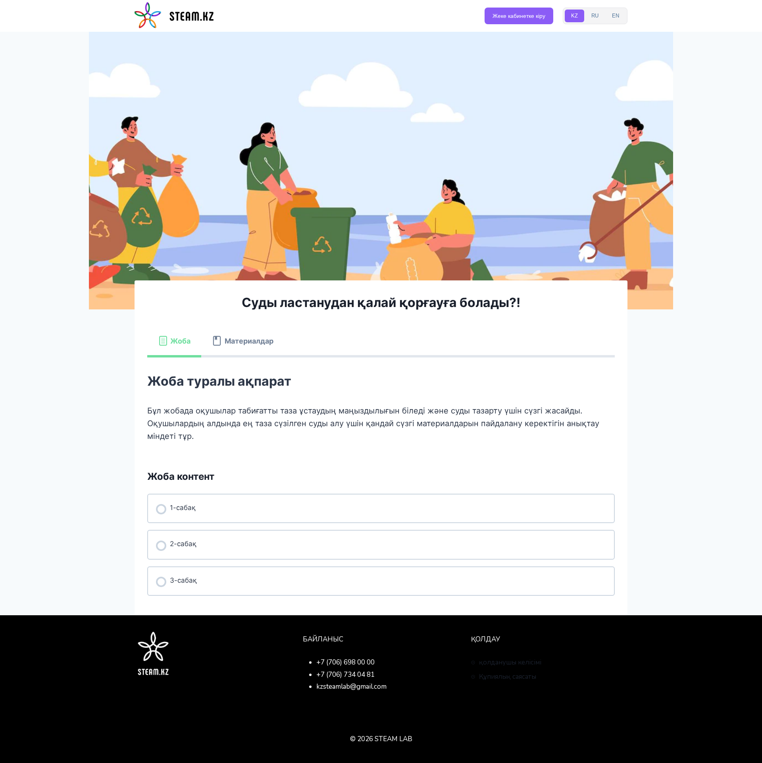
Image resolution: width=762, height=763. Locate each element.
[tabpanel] (381, 406)
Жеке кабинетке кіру (519, 16)
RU (594, 16)
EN (615, 16)
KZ (574, 16)
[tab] (174, 341)
